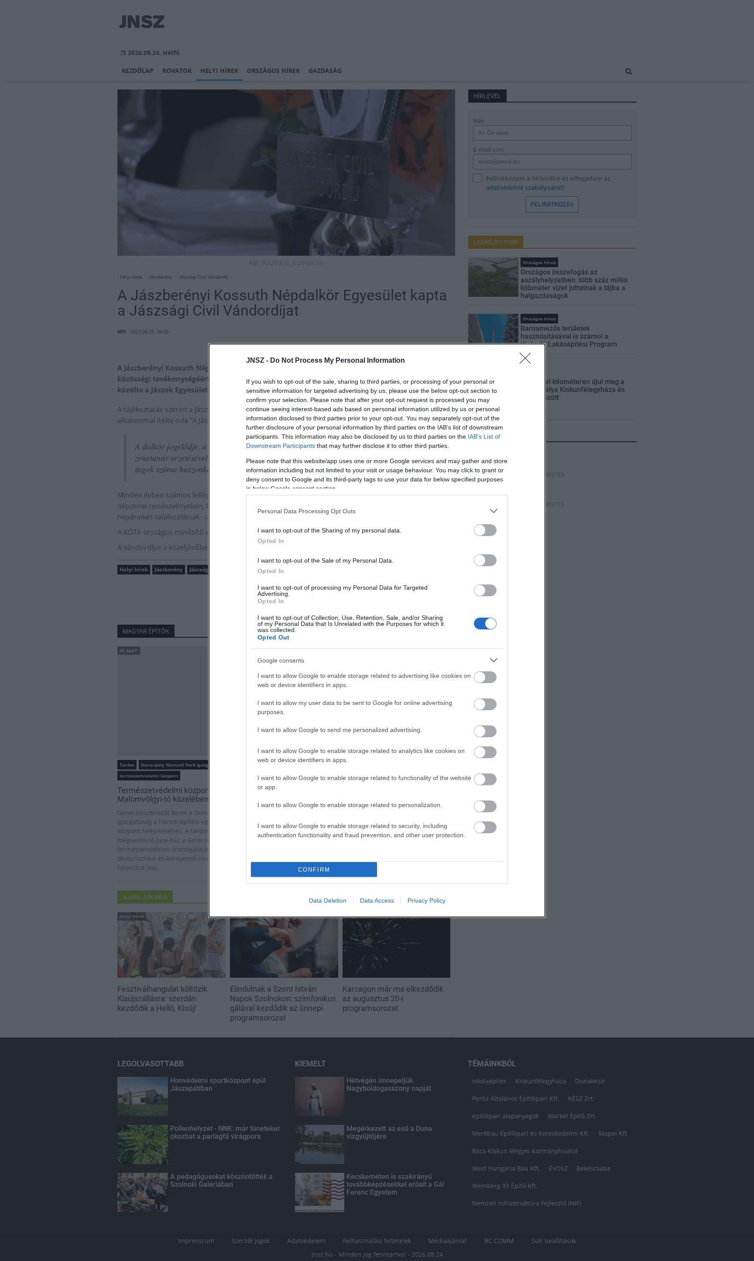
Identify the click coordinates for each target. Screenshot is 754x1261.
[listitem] (377, 510)
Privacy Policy (427, 900)
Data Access (377, 900)
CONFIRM (314, 869)
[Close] (528, 361)
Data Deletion (327, 900)
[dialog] (377, 630)
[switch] (485, 530)
